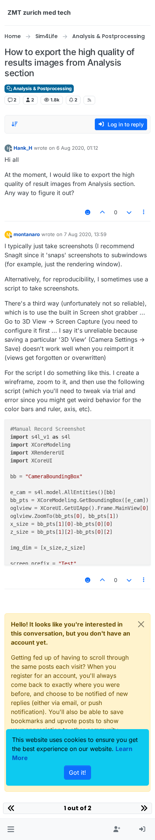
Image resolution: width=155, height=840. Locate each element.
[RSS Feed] (89, 100)
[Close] (141, 624)
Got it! (77, 772)
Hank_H (23, 148)
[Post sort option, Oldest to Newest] (14, 124)
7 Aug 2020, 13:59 (85, 234)
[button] (10, 829)
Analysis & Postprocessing (42, 88)
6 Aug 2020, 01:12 (77, 148)
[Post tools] (144, 212)
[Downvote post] (129, 212)
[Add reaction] (87, 212)
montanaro (27, 234)
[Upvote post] (102, 212)
